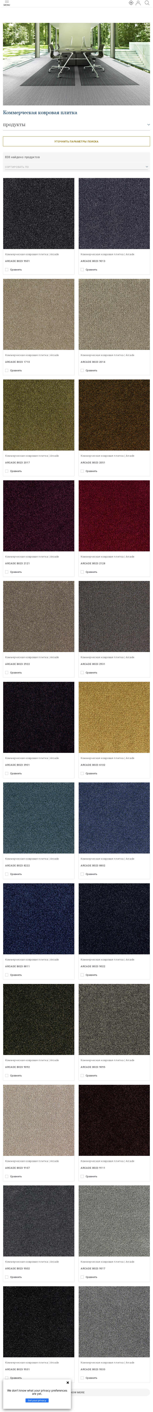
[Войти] (138, 3)
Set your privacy (37, 1400)
